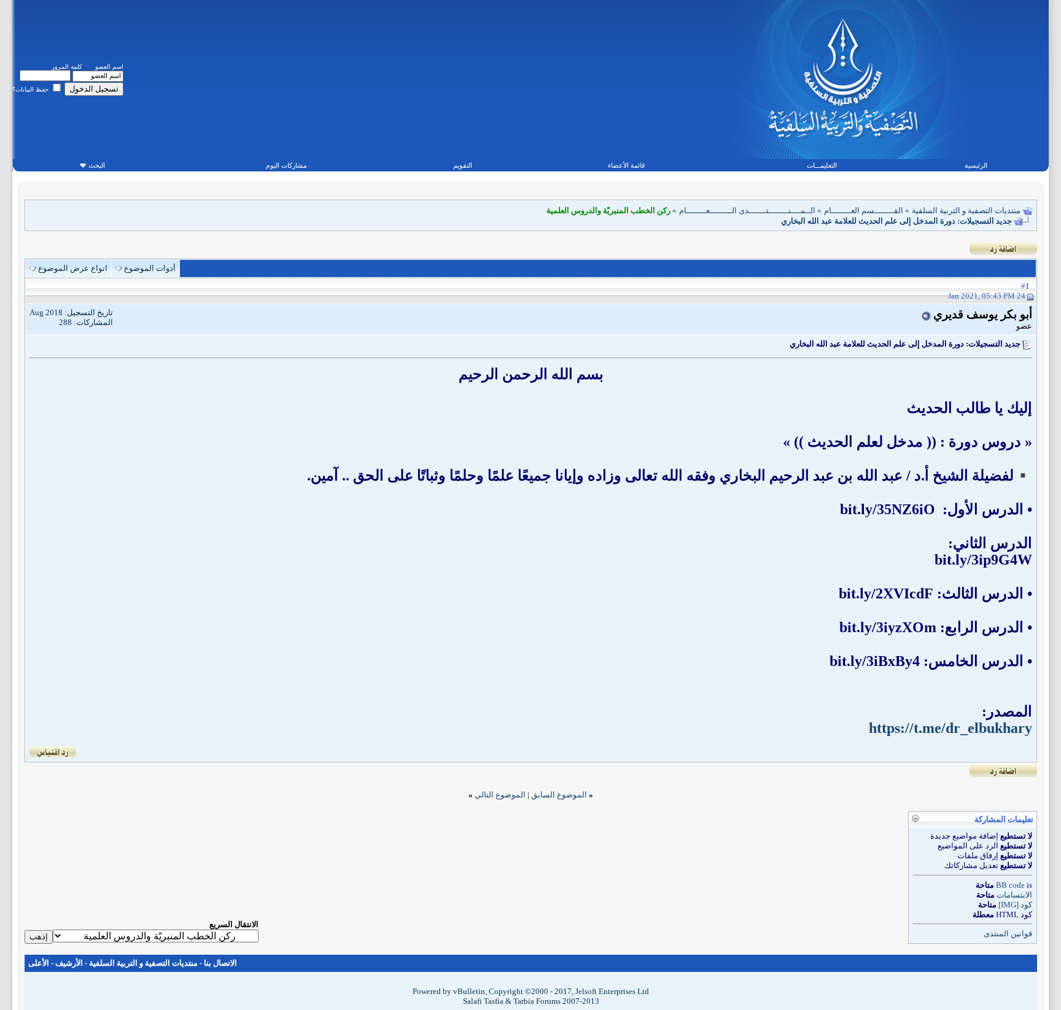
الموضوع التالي (500, 794)
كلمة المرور (67, 66)
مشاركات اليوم (286, 165)
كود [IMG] (1015, 904)
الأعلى (38, 963)
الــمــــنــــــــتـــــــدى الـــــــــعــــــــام (747, 210)
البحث (96, 165)
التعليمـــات (822, 165)
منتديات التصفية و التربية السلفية (966, 210)
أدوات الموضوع (150, 268)
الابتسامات (1014, 894)
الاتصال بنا (220, 963)
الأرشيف (69, 963)
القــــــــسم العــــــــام (863, 210)
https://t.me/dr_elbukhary (950, 728)
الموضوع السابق (559, 794)
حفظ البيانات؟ (31, 89)
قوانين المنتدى (1008, 933)
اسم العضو (109, 66)
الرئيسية (976, 165)
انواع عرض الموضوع (72, 268)
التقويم (462, 165)
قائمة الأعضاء (626, 165)
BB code (1010, 885)
